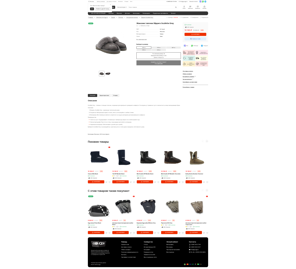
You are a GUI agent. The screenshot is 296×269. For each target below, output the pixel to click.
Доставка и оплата (111, 1)
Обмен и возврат (187, 74)
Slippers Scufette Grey (147, 17)
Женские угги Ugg (101, 17)
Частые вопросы (187, 79)
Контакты (120, 1)
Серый (113, 17)
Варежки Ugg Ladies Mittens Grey (146, 223)
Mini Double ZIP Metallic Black (145, 173)
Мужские (119, 13)
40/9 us (158, 50)
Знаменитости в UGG (149, 254)
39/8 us (144, 50)
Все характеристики (141, 39)
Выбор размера (101, 1)
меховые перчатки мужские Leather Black (122, 223)
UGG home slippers (104, 134)
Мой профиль (170, 244)
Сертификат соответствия (190, 82)
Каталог (173, 13)
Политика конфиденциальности (129, 252)
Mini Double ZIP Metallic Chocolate (170, 173)
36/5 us (144, 47)
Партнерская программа (173, 249)
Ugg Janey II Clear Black (94, 223)
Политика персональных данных (98, 262)
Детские (127, 13)
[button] (202, 141)
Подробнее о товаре (188, 87)
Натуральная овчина (132, 17)
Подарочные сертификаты (160, 13)
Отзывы (126, 1)
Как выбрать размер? (188, 76)
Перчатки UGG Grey (166, 223)
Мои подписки (170, 252)
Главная (90, 17)
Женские (111, 13)
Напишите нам (125, 244)
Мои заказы (169, 247)
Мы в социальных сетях (150, 257)
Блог (131, 1)
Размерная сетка (148, 252)
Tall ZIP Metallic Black (118, 173)
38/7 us (173, 47)
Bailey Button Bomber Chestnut (194, 173)
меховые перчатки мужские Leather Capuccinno (196, 223)
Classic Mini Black (93, 173)
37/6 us (158, 47)
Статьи (146, 244)
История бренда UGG (149, 247)
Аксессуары (136, 13)
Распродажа (146, 13)
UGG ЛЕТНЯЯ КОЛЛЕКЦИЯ (98, 13)
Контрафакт (147, 249)
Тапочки (120, 17)
